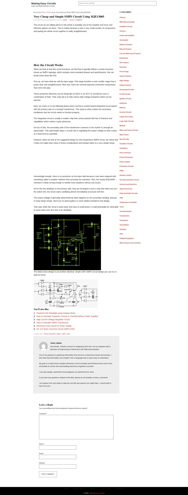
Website (42, 463)
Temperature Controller (128, 202)
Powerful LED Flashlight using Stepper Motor (56, 313)
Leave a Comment (76, 20)
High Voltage (124, 80)
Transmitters (124, 225)
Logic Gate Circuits (127, 121)
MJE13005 (52, 334)
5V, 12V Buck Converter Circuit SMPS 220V (56, 329)
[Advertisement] (76, 49)
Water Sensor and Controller (130, 243)
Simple (58, 334)
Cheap (46, 334)
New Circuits (124, 139)
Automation (124, 40)
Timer (122, 207)
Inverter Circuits (125, 112)
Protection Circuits (126, 166)
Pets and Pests (125, 153)
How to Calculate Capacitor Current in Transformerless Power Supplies (67, 316)
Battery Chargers (126, 44)
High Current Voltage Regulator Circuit (53, 319)
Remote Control (125, 175)
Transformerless (126, 211)
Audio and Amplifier (127, 35)
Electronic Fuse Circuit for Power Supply (55, 326)
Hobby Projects (125, 85)
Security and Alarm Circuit (129, 180)
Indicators (123, 103)
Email (41, 453)
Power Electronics (126, 157)
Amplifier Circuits (126, 26)
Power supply (125, 162)
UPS (121, 234)
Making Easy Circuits (43, 3)
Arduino (123, 31)
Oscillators (123, 148)
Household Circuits (127, 89)
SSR (121, 198)
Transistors (124, 220)
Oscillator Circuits (126, 144)
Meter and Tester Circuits (129, 130)
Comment (43, 413)
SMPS (64, 334)
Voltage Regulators (127, 238)
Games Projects (125, 76)
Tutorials (123, 229)
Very (68, 334)
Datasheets (124, 58)
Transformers (125, 216)
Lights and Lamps (126, 117)
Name (41, 444)
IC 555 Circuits (125, 94)
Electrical (123, 67)
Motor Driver (124, 135)
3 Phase (123, 17)
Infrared (122, 107)
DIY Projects (124, 62)
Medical (122, 126)
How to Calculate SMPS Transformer (53, 323)
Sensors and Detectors (128, 184)
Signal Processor (126, 189)
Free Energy (124, 71)
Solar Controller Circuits (128, 193)
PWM (121, 171)
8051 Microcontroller (127, 22)
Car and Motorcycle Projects (130, 53)
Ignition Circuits (125, 98)
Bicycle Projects (126, 49)
